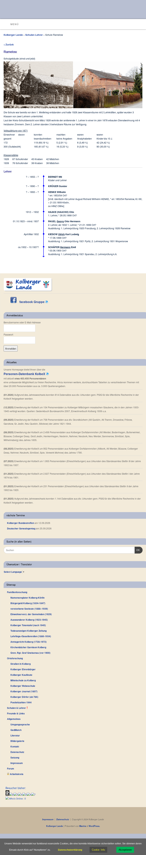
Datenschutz (17, 752)
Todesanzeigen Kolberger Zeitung (28, 630)
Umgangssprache (20, 724)
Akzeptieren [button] (125, 849)
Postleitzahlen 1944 (21, 702)
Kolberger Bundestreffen (20, 523)
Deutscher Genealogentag (21, 528)
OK (137, 550)
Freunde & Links (16, 713)
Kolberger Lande (13, 34)
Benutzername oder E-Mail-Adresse (22, 322)
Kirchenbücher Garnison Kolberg (28, 647)
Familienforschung (17, 592)
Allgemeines (14, 719)
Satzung (14, 757)
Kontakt (14, 746)
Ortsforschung (15, 658)
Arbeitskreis (16, 774)
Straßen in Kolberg (20, 663)
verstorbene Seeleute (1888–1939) (29, 608)
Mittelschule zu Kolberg (23, 680)
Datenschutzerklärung (70, 850)
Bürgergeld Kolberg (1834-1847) (27, 603)
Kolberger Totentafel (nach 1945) (28, 625)
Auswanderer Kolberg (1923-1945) (29, 619)
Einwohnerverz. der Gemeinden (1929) (31, 614)
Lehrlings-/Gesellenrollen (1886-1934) (30, 636)
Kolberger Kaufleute (21, 675)
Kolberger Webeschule (22, 686)
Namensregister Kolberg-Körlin (27, 597)
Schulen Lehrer (34, 34)
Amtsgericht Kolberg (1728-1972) (28, 641)
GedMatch (15, 730)
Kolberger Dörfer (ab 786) (24, 697)
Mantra (82, 826)
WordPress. (94, 826)
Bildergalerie (17, 741)
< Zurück (9, 44)
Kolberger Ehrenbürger (23, 669)
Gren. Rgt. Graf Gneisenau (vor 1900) (30, 652)
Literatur (15, 735)
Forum (10, 768)
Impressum (16, 763)
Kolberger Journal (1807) (23, 691)
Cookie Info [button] (98, 849)
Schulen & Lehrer (16, 708)
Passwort (8, 334)
